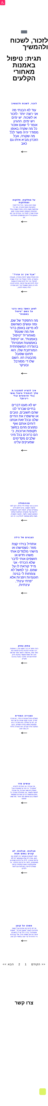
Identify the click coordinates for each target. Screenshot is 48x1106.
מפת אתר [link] (33, 1072)
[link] (2, 2)
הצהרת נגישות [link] (17, 1072)
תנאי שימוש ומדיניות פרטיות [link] (26, 1069)
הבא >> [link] (8, 964)
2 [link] (19, 964)
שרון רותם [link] (16, 1080)
